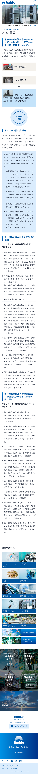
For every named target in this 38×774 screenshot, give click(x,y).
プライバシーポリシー (8, 766)
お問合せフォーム (19, 726)
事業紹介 (17, 25)
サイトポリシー (19, 766)
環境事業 (24, 25)
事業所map (22, 753)
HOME (10, 25)
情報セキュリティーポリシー (10, 768)
